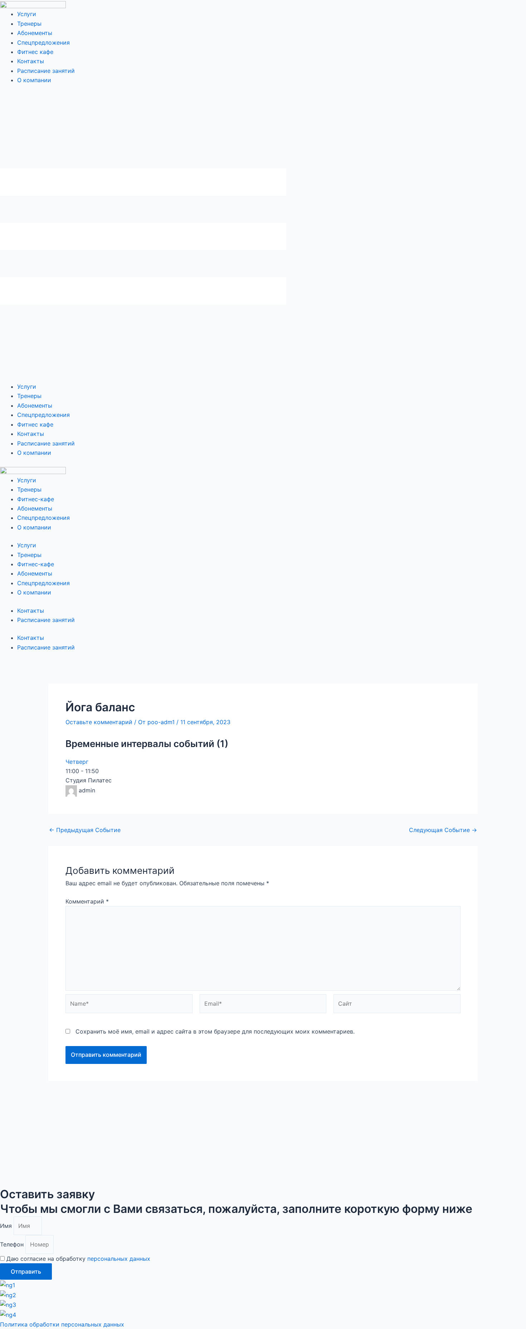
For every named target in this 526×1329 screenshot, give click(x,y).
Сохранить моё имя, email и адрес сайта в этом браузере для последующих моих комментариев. (215, 1031)
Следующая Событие (443, 830)
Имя (7, 1225)
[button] (263, 238)
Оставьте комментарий (98, 722)
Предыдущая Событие (85, 830)
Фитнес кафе (35, 51)
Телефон (12, 1244)
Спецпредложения (43, 42)
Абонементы (34, 32)
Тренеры (29, 23)
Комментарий (87, 901)
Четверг (76, 761)
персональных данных (118, 1258)
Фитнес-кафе (35, 499)
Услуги (26, 14)
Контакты (30, 61)
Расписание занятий (46, 70)
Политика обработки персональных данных (62, 1324)
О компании (34, 80)
